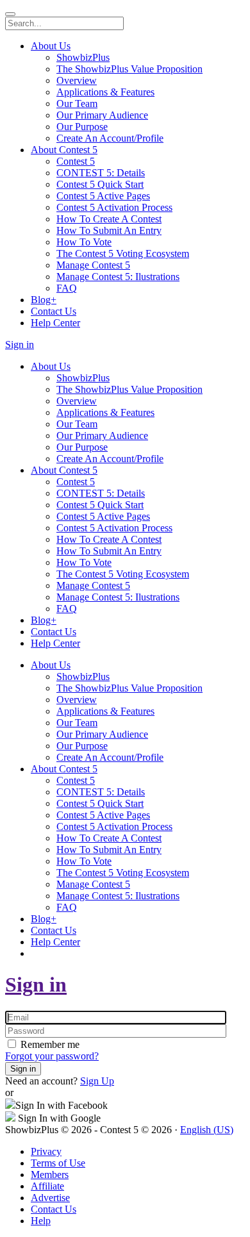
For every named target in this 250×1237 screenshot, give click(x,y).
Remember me (48, 1044)
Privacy (46, 1151)
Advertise (50, 1197)
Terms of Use (58, 1163)
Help (41, 1220)
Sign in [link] (19, 344)
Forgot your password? (52, 1055)
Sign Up (97, 1080)
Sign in (36, 984)
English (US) (206, 1129)
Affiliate (47, 1186)
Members (50, 1174)
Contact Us (53, 1209)
